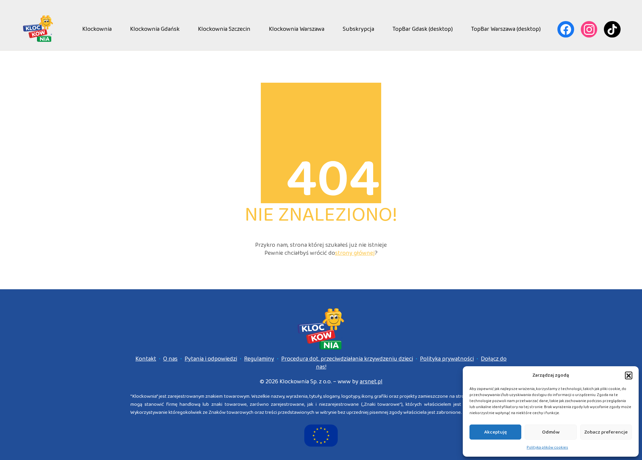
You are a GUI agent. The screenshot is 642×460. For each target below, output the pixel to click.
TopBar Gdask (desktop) (423, 29)
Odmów (550, 432)
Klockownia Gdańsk (155, 29)
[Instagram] (589, 29)
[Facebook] (565, 29)
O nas (170, 359)
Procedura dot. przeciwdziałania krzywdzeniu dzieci (347, 359)
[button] (628, 375)
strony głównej (355, 253)
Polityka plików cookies (547, 447)
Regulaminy (259, 359)
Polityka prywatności (447, 359)
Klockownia (97, 29)
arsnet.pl (371, 381)
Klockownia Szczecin (224, 29)
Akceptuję (495, 432)
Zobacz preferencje (606, 432)
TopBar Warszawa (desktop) (506, 29)
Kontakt (145, 359)
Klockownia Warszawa (296, 29)
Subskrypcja (358, 29)
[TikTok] (612, 29)
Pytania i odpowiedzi (211, 359)
